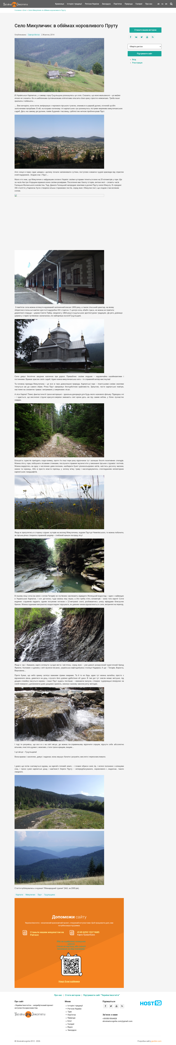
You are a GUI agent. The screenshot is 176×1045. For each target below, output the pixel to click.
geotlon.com (156, 1041)
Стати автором (72, 995)
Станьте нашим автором (145, 30)
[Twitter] (111, 1006)
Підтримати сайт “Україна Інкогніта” (101, 995)
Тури (70, 1012)
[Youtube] (116, 1006)
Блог (70, 1021)
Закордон (104, 4)
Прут (40, 895)
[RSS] (122, 1006)
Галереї (139, 4)
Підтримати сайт (144, 54)
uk (158, 4)
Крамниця (59, 4)
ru (162, 4)
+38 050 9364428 (110, 1018)
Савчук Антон (34, 35)
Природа (127, 4)
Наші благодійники (69, 981)
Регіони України (88, 4)
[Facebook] (105, 1006)
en (166, 4)
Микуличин (30, 895)
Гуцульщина (49, 895)
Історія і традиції (71, 4)
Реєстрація (137, 63)
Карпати (19, 895)
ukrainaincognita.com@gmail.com (117, 1021)
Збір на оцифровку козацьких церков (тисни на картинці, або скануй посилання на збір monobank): (71, 945)
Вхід (134, 59)
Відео (70, 1027)
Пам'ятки (116, 4)
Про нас (148, 4)
